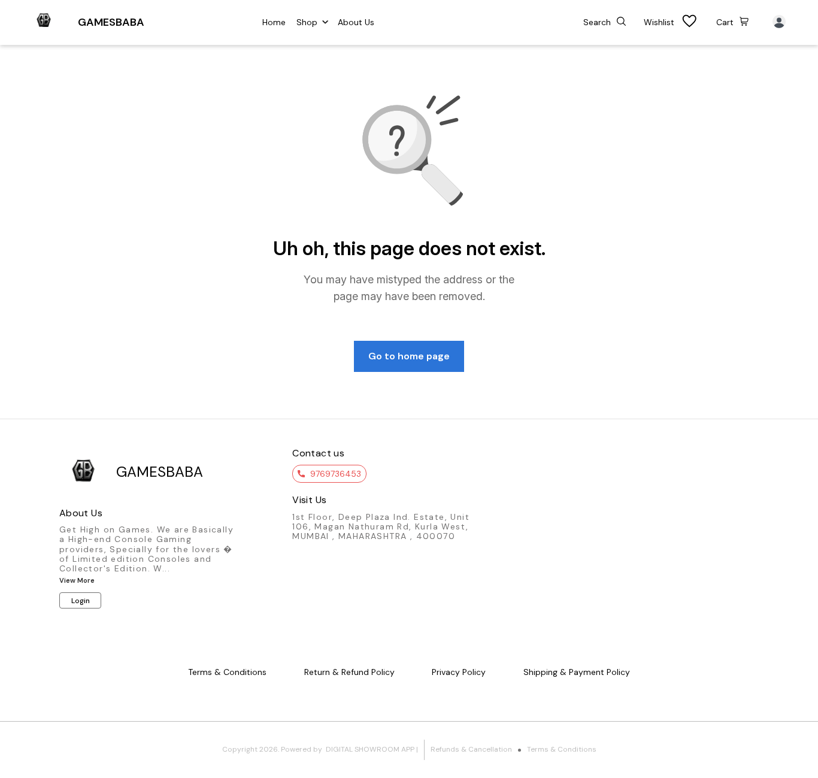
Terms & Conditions (561, 749)
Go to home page (409, 356)
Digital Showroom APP (370, 749)
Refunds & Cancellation (471, 749)
